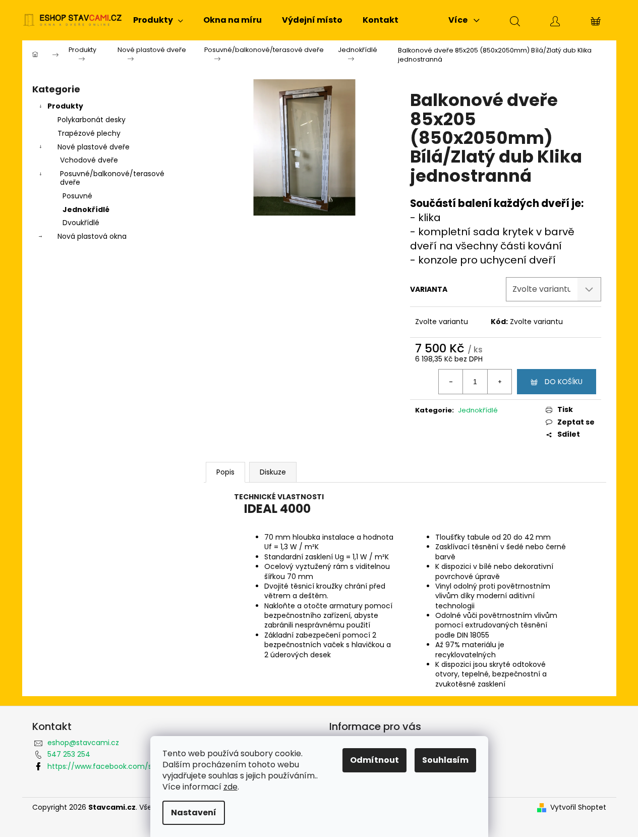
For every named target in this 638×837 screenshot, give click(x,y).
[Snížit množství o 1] (451, 382)
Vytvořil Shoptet (578, 807)
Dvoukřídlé (81, 223)
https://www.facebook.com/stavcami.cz (119, 766)
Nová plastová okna (92, 236)
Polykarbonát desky (91, 120)
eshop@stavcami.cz (83, 743)
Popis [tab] (225, 472)
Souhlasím (445, 760)
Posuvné (77, 196)
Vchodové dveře (89, 160)
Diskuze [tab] (273, 472)
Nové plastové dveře (93, 147)
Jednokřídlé (86, 209)
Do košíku (564, 382)
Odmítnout (374, 760)
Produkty (65, 106)
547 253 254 (68, 754)
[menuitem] (158, 20)
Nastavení (193, 812)
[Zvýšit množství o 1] (499, 382)
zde (230, 787)
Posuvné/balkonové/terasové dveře (112, 178)
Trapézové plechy (89, 133)
